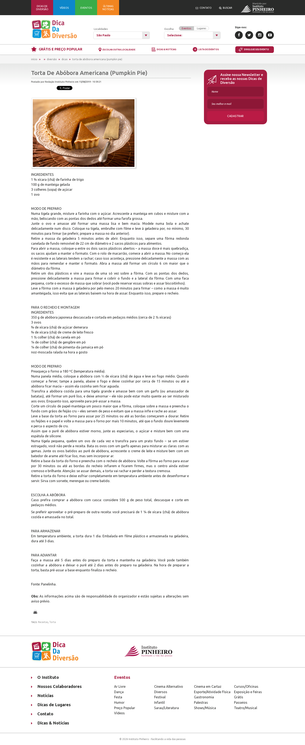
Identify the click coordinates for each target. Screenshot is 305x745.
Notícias (45, 695)
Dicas (64, 59)
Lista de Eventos (208, 49)
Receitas (43, 622)
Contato (45, 713)
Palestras (201, 702)
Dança (119, 692)
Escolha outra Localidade (118, 50)
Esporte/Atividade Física (212, 692)
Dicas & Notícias (166, 50)
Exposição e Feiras (248, 692)
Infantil (159, 702)
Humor (119, 702)
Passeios (240, 702)
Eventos (186, 28)
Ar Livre (120, 686)
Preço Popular (124, 708)
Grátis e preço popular (60, 49)
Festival (160, 697)
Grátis (238, 697)
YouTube (270, 35)
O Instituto (48, 677)
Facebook (239, 35)
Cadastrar (235, 116)
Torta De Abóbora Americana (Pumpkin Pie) (97, 59)
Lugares (201, 28)
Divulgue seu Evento (256, 49)
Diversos (160, 692)
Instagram (260, 35)
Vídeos (119, 713)
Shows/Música (205, 708)
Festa (118, 697)
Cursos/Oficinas (246, 686)
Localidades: (101, 29)
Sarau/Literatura (166, 708)
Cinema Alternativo (168, 686)
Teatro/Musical (245, 708)
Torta (52, 622)
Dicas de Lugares (54, 704)
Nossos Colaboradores (59, 686)
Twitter (249, 35)
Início (34, 59)
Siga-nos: (241, 27)
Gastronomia (204, 697)
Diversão (52, 59)
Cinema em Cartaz (207, 686)
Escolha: (185, 28)
